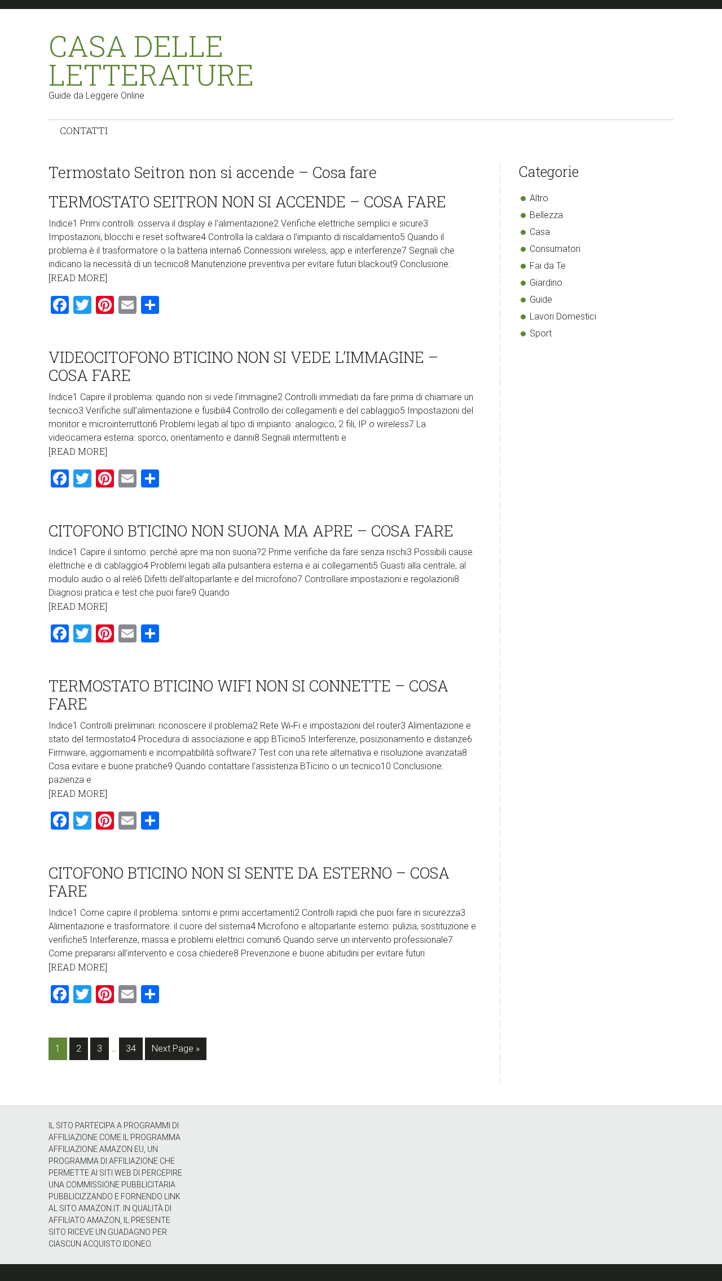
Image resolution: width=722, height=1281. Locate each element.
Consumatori (555, 248)
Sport (541, 333)
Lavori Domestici (563, 316)
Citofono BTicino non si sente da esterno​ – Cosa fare (249, 882)
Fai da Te (548, 265)
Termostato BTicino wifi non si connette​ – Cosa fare (248, 694)
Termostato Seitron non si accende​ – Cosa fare (247, 201)
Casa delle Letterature (151, 60)
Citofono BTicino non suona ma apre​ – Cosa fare (251, 530)
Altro (539, 198)
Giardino (546, 282)
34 (134, 1048)
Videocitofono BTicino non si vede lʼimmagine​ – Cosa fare (243, 366)
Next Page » (175, 1051)
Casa (540, 232)
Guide (541, 299)
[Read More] (78, 277)
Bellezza (546, 215)
